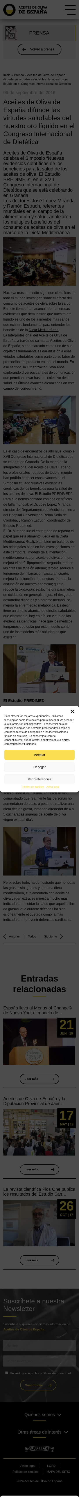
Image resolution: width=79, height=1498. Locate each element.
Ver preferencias (39, 779)
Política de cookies (33, 786)
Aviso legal (52, 786)
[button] (72, 711)
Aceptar (39, 755)
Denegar (39, 767)
